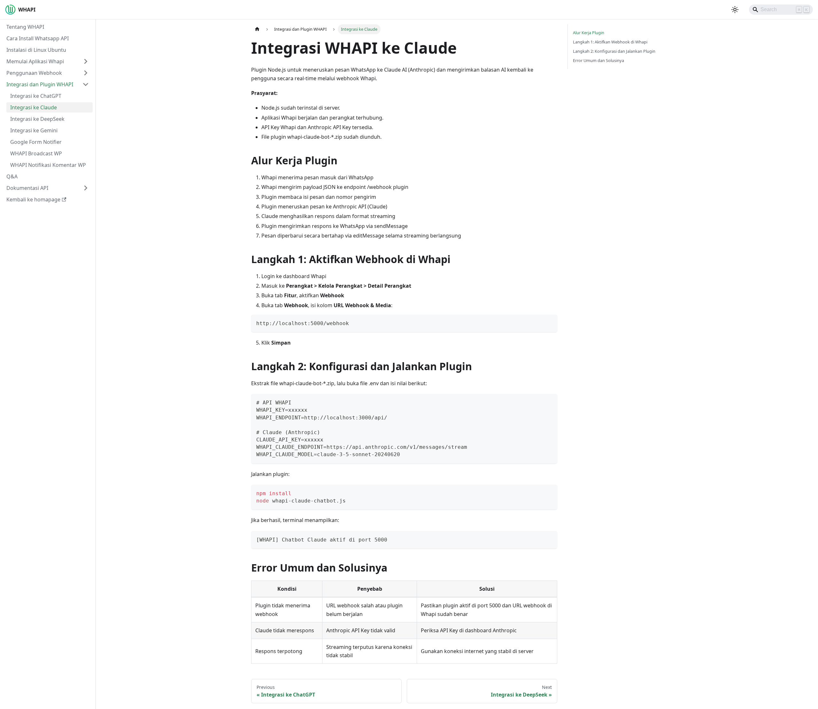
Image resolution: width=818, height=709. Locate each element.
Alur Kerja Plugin (588, 32)
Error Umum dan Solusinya (598, 60)
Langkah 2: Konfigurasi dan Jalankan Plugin (614, 51)
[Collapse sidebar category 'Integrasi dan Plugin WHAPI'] (86, 84)
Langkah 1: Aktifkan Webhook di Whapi (610, 42)
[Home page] (257, 29)
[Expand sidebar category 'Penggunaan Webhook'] (86, 73)
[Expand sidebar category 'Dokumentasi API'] (86, 188)
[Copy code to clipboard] (549, 322)
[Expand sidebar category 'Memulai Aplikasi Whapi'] (86, 61)
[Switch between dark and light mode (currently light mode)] (735, 9)
